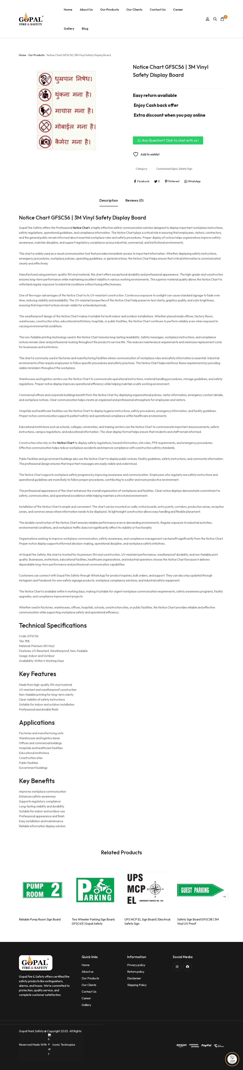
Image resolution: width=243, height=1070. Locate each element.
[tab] (108, 200)
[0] (222, 19)
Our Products (36, 55)
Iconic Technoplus (63, 1044)
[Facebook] (187, 966)
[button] (168, 140)
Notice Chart (81, 228)
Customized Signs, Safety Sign (174, 168)
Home (22, 55)
